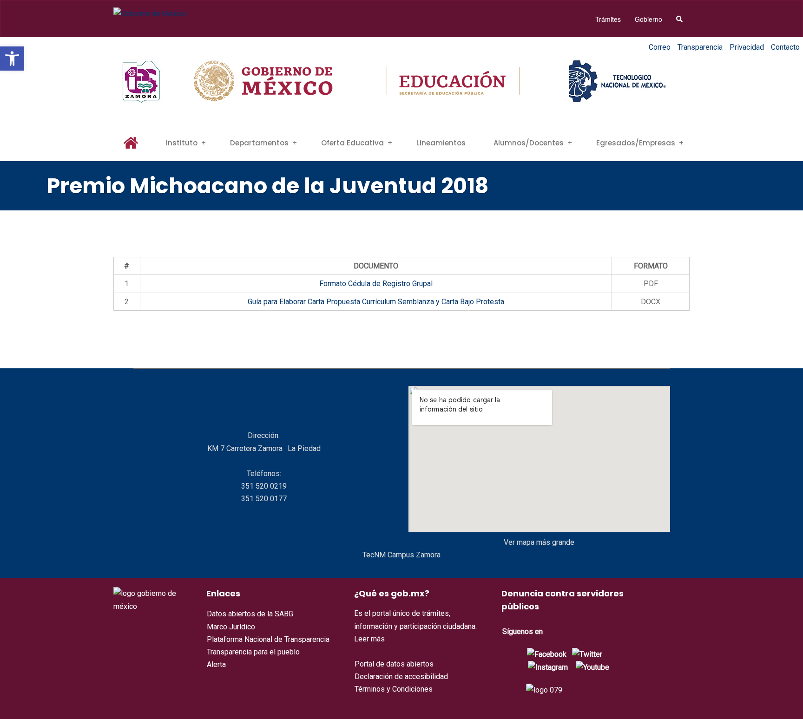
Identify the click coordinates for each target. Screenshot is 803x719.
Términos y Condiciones (394, 689)
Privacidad (747, 47)
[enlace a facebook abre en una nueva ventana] (546, 653)
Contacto (785, 47)
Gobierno (648, 19)
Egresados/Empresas (635, 143)
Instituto (181, 143)
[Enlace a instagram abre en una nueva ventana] (548, 666)
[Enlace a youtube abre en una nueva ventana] (592, 666)
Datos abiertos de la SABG (250, 613)
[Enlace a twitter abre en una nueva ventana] (587, 653)
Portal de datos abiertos (394, 664)
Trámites (608, 19)
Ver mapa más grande (539, 542)
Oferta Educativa (352, 143)
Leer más (369, 638)
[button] (12, 58)
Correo (660, 47)
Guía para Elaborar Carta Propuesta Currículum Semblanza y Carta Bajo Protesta (376, 301)
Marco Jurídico (231, 626)
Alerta (216, 664)
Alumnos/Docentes (529, 143)
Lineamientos (441, 143)
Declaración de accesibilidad (401, 676)
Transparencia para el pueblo (253, 651)
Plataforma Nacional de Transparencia (268, 639)
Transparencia (700, 47)
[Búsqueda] (679, 19)
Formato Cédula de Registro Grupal (376, 283)
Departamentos (259, 143)
